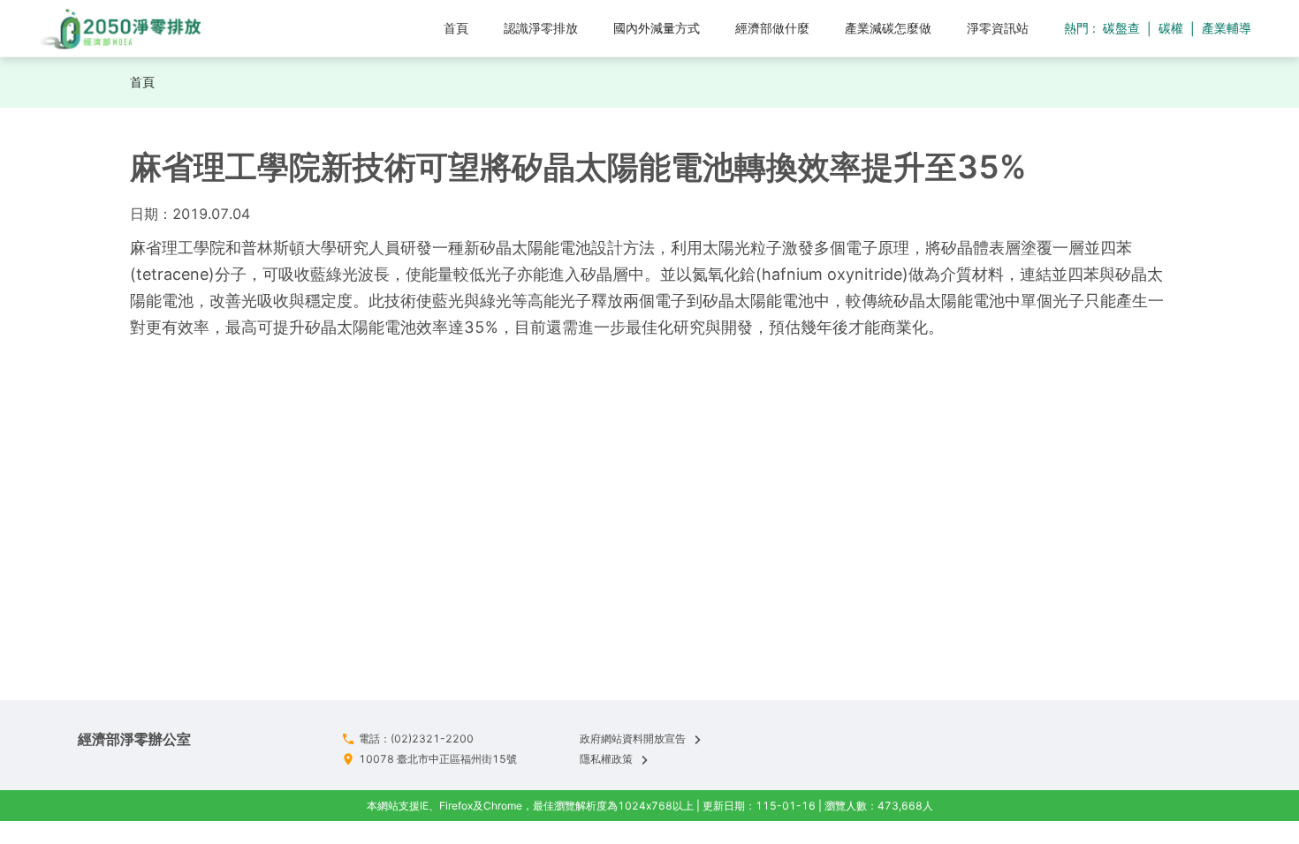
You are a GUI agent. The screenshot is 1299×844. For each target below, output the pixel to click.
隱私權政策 (606, 758)
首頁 (142, 81)
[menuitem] (456, 28)
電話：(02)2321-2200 (416, 738)
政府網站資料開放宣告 (633, 738)
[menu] (636, 28)
